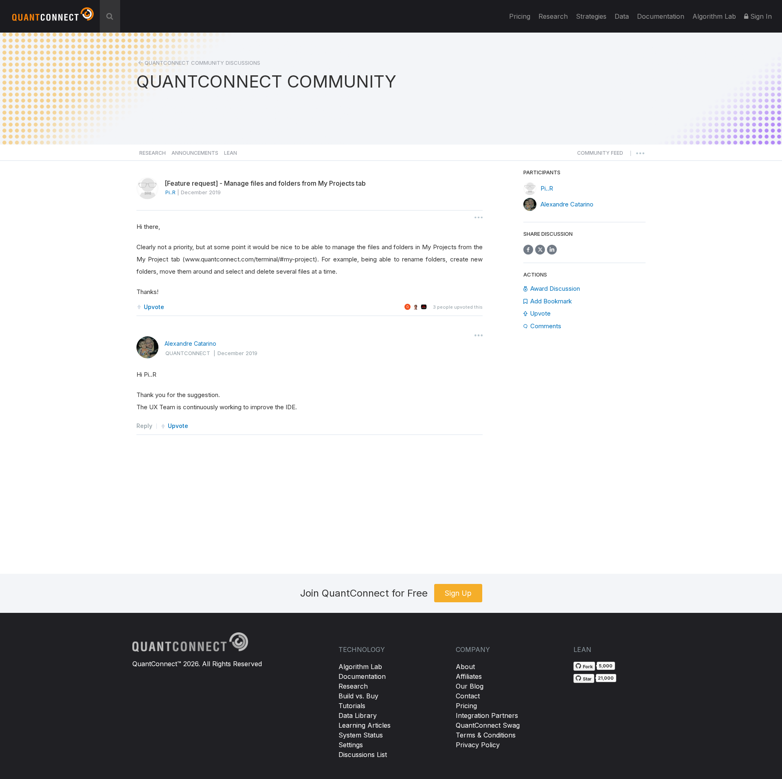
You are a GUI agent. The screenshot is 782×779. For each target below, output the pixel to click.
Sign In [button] (760, 16)
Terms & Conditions (486, 735)
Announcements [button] (194, 153)
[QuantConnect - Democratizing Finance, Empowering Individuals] (53, 17)
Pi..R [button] (170, 192)
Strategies (591, 16)
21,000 (606, 678)
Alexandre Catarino (190, 343)
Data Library (357, 715)
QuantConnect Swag (488, 725)
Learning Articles (364, 725)
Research (553, 16)
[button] (600, 155)
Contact (468, 696)
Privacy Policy (478, 745)
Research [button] (152, 153)
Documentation (362, 676)
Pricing (519, 16)
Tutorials (351, 706)
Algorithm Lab (360, 667)
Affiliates (469, 676)
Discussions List (362, 754)
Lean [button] (230, 153)
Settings (350, 745)
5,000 (606, 666)
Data (622, 16)
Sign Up (458, 593)
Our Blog (469, 686)
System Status (360, 735)
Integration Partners (487, 715)
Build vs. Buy (358, 696)
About (465, 667)
